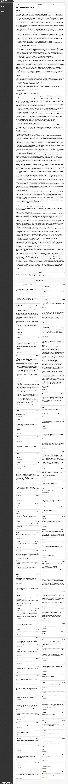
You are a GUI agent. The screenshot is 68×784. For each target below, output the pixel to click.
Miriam (26, 274)
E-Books (2, 6)
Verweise (2, 11)
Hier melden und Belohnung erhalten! (44, 275)
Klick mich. (52, 555)
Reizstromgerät (33, 274)
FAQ (1, 783)
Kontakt (4, 783)
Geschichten (3, 3)
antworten (45, 288)
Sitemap (10, 783)
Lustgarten (3, 14)
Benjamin (19, 274)
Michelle (22, 274)
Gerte (29, 274)
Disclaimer (7, 783)
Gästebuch (3, 9)
